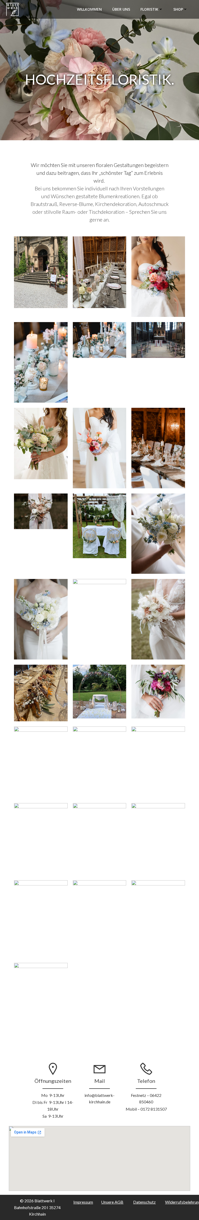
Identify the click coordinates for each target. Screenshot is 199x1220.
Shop (178, 9)
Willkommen (89, 9)
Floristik (149, 9)
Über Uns (121, 9)
